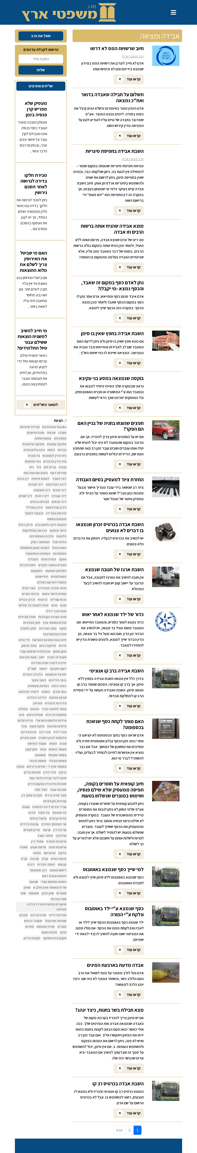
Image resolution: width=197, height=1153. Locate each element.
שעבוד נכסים (33, 921)
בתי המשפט (33, 461)
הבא (119, 1130)
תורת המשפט (46, 926)
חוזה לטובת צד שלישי (33, 605)
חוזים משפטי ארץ (55, 622)
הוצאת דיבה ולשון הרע (51, 525)
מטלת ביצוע (35, 715)
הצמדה (33, 559)
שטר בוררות (59, 899)
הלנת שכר (59, 542)
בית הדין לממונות (54, 455)
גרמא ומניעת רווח (36, 473)
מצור (43, 749)
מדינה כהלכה (36, 697)
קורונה (34, 858)
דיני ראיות (42, 496)
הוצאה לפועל (34, 513)
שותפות (34, 893)
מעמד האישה (36, 743)
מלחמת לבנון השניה (52, 738)
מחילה (23, 709)
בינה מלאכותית (34, 450)
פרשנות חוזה (58, 847)
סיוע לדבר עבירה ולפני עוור (48, 778)
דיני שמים (25, 496)
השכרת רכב (27, 565)
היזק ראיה (25, 525)
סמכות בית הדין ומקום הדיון (47, 784)
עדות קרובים (58, 818)
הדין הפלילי (34, 507)
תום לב (62, 926)
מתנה (20, 766)
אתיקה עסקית (57, 444)
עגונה (26, 807)
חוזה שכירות (27, 617)
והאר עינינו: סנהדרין (52, 588)
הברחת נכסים (39, 501)
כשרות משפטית (38, 686)
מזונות (34, 709)
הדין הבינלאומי (56, 507)
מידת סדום (25, 720)
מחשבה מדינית (56, 715)
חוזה (54, 605)
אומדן (62, 432)
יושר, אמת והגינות (32, 657)
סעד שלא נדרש (56, 795)
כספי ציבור (38, 680)
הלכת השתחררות (42, 536)
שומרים (61, 893)
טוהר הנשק (29, 645)
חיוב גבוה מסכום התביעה (49, 640)
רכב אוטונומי (38, 870)
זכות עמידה (58, 599)
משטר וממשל (57, 755)
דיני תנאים (59, 501)
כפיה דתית (59, 686)
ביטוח (51, 450)
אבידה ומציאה (29, 427)
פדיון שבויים (32, 830)
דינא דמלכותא (56, 484)
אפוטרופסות (43, 438)
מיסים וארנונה (57, 726)
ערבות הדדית (29, 824)
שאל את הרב (41, 35)
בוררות (62, 450)
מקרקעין (31, 749)
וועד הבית (29, 588)
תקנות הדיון (32, 938)
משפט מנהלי (58, 761)
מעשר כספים (58, 749)
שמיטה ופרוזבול (56, 921)
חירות (63, 645)
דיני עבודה (59, 496)
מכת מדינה (29, 732)
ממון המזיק (28, 738)
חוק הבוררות (31, 622)
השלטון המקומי (56, 571)
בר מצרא (34, 455)
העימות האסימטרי (37, 553)
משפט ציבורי (37, 761)
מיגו (21, 715)
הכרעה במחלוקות (34, 530)
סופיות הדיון (32, 772)
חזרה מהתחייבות (55, 634)
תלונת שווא (49, 932)
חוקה (63, 628)
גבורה (63, 467)
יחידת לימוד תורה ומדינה (49, 663)
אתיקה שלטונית (33, 444)
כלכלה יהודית (33, 674)
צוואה (37, 853)
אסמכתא (60, 438)
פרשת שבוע (38, 847)
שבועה (33, 882)
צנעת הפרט (59, 858)
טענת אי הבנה (57, 657)
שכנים (23, 915)
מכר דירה (60, 732)
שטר (23, 893)
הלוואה (61, 536)
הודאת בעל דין (56, 513)
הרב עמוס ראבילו (133, 56)
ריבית (31, 864)
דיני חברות (35, 484)
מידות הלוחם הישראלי (51, 720)
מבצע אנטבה (58, 697)
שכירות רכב (38, 915)
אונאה (51, 432)
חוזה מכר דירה (56, 611)
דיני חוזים (60, 490)
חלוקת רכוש (47, 645)
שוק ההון (48, 893)
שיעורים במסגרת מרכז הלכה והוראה (47, 906)
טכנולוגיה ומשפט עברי (35, 651)
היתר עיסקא (58, 530)
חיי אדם (24, 640)
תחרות (29, 926)
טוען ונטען (60, 651)
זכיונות (43, 599)
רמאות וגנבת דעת (54, 876)
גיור (31, 467)
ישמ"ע (32, 668)
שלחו (41, 69)
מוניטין (37, 703)
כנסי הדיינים (58, 680)
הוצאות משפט (57, 519)
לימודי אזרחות (28, 691)
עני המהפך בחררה (54, 824)
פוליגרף (61, 835)
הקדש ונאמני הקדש (52, 565)
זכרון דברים (27, 599)
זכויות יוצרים (30, 594)
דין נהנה (23, 478)
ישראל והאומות (56, 674)
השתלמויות (59, 576)
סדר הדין (49, 772)
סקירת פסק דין (31, 795)
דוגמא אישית (40, 478)
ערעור (47, 830)
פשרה (24, 847)
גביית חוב (49, 467)
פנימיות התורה (56, 841)
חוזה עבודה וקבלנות (52, 617)
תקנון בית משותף (55, 938)
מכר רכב (45, 732)
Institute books (54, 427)
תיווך (63, 932)
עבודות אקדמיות (55, 801)
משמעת (40, 755)
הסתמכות (60, 553)
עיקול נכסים (38, 818)
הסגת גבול (59, 548)
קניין (24, 858)
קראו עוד (133, 78)
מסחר (53, 743)
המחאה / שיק (40, 542)
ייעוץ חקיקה (58, 668)
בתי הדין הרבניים (55, 461)
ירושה (43, 668)
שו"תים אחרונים (41, 86)
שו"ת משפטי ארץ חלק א (50, 887)
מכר (24, 726)
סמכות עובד (58, 789)
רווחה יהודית (46, 864)
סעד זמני (40, 789)
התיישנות (41, 576)
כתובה (45, 691)
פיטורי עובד (45, 835)
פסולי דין (37, 841)
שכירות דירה (58, 915)
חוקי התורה (28, 628)
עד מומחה (59, 812)
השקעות (37, 571)
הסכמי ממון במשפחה (34, 548)
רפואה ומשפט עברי (54, 882)
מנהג (63, 743)
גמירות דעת (58, 473)
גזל (38, 467)
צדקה (62, 853)
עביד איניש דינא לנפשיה (49, 807)
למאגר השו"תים (45, 404)
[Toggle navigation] (173, 12)
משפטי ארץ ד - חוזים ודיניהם (47, 766)
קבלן (45, 858)
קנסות (62, 864)
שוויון (27, 887)
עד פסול (44, 812)
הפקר (63, 559)
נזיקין (63, 772)
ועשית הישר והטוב (54, 594)
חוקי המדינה (48, 628)
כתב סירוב (60, 691)
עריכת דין (60, 830)
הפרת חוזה (48, 559)
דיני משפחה (41, 490)
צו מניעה (49, 853)
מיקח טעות (36, 726)
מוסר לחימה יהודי (54, 709)
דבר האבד (59, 478)
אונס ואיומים (35, 432)
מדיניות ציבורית (56, 703)
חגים (63, 605)
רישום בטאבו (58, 870)
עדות (32, 812)
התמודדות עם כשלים (52, 582)
